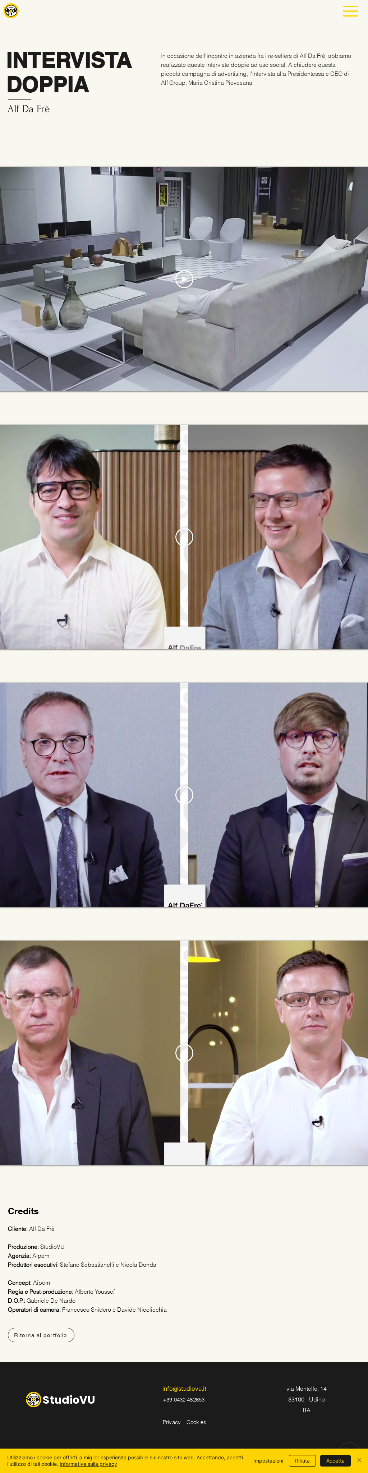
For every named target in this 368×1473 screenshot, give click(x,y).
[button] (350, 11)
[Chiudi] (359, 1460)
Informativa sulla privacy (88, 1464)
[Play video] (184, 279)
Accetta (335, 1461)
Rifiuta (302, 1461)
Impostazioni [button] (268, 1461)
